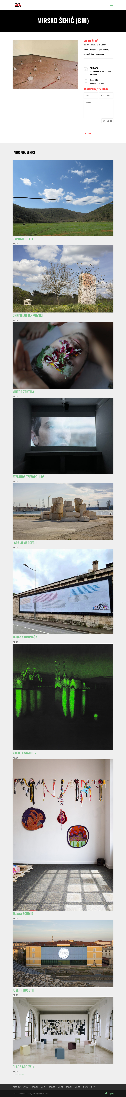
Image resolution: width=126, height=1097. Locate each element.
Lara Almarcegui (25, 542)
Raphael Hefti (23, 238)
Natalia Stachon (24, 753)
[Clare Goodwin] (63, 1030)
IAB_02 (60, 1087)
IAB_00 (77, 1087)
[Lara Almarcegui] (63, 511)
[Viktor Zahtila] (63, 355)
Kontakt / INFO (89, 1087)
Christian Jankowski (28, 315)
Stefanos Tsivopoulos (28, 476)
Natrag (88, 134)
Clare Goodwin (23, 1066)
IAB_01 (69, 1087)
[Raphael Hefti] (63, 198)
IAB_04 (15, 244)
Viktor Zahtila (23, 391)
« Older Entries (18, 1075)
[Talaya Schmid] (63, 835)
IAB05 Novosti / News (21, 1087)
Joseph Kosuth (23, 990)
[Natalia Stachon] (63, 696)
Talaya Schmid (23, 913)
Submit (106, 121)
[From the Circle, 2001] (45, 64)
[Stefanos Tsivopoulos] (63, 436)
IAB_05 (35, 1087)
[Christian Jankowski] (63, 278)
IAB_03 (52, 1087)
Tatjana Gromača (25, 637)
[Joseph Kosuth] (63, 953)
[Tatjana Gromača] (63, 591)
